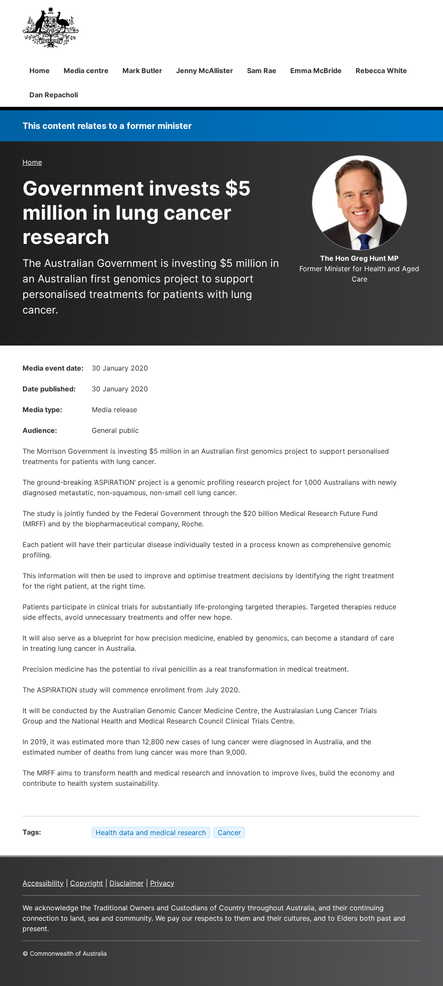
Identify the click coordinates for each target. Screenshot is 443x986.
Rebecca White (381, 70)
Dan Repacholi (53, 94)
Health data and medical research (151, 832)
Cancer (229, 832)
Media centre (86, 70)
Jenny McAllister (204, 70)
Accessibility (43, 883)
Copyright (86, 883)
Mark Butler (142, 70)
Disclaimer (126, 883)
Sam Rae (261, 70)
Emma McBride (316, 70)
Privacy (162, 883)
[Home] (50, 27)
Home (39, 70)
